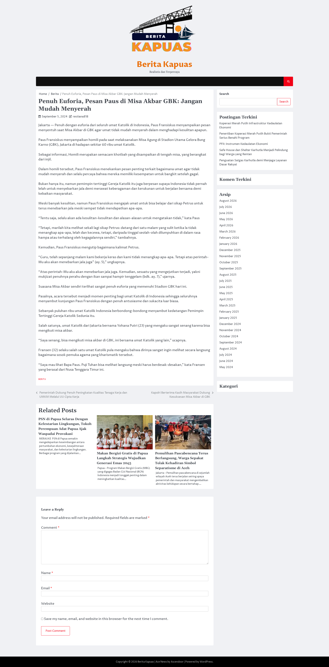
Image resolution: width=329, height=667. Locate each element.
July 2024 (225, 355)
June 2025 (226, 287)
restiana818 (80, 116)
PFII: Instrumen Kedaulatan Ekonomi (243, 144)
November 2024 (230, 330)
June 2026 (226, 213)
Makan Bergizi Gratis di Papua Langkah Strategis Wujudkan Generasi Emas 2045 (122, 458)
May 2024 (226, 367)
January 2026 (228, 244)
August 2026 (228, 201)
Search (224, 94)
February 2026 (229, 238)
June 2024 (226, 361)
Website (47, 603)
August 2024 (228, 349)
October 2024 (228, 336)
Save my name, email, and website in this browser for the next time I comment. (106, 619)
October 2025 (228, 262)
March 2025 (227, 305)
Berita (42, 379)
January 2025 (228, 318)
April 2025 (226, 299)
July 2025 (225, 281)
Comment (50, 527)
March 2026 (227, 232)
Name (47, 573)
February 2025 (229, 312)
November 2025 (230, 256)
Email (46, 588)
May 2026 (226, 219)
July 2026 (225, 207)
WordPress (206, 661)
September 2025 (230, 268)
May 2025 (226, 293)
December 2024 (230, 324)
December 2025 (230, 250)
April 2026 (226, 225)
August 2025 (227, 275)
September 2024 (230, 342)
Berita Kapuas (164, 64)
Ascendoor (177, 661)
